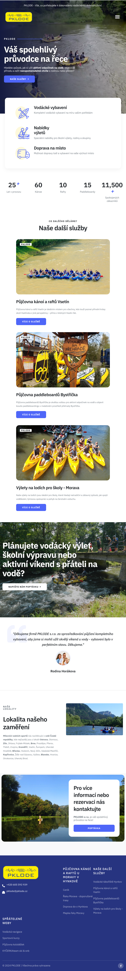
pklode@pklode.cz (17, 891)
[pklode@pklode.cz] (3, 892)
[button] (117, 17)
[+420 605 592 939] (3, 886)
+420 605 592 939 (16, 884)
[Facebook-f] (121, 966)
